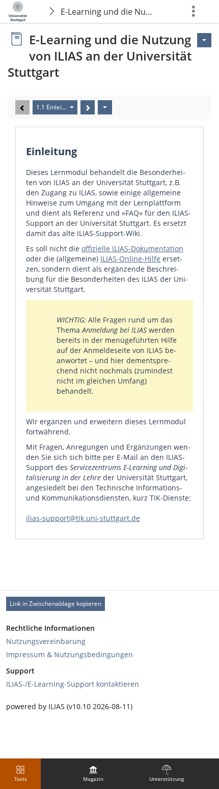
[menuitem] (93, 773)
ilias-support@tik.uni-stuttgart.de (83, 518)
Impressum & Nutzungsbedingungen (69, 654)
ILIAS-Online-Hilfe (130, 259)
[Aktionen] (105, 107)
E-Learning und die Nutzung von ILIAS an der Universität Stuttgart (109, 11)
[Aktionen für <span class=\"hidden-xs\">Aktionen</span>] (204, 40)
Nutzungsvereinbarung (46, 641)
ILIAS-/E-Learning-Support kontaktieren (72, 684)
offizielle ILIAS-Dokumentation (132, 248)
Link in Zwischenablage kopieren (55, 603)
